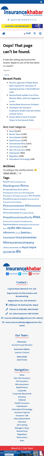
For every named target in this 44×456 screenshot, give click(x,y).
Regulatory (14, 156)
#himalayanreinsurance (20, 196)
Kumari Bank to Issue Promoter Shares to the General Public (22, 118)
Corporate (22, 390)
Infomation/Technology (19, 159)
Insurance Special (22, 412)
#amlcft (6, 181)
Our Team (28, 448)
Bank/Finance (15, 140)
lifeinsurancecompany (18, 242)
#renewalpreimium (25, 221)
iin (31, 233)
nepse (32, 247)
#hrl (31, 196)
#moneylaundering (27, 212)
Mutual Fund (22, 431)
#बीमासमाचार (9, 233)
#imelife (36, 196)
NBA (20, 248)
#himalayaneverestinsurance (12, 193)
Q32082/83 (9, 252)
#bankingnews (11, 186)
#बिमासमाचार (27, 228)
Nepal (25, 247)
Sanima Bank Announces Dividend (24, 104)
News (11, 131)
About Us (15, 448)
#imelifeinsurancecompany (15, 199)
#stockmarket (34, 224)
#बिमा (18, 228)
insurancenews (26, 237)
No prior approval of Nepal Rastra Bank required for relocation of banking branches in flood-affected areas (24, 87)
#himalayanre (7, 196)
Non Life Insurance (17, 150)
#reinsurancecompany (11, 221)
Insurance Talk (22, 415)
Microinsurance (22, 384)
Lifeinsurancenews (10, 247)
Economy (22, 397)
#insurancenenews (13, 206)
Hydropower (14, 153)
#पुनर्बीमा (11, 228)
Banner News (15, 134)
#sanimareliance (10, 224)
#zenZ (5, 229)
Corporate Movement (22, 393)
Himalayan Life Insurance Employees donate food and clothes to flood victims (24, 111)
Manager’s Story (22, 428)
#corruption (23, 189)
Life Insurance (15, 146)
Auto (22, 440)
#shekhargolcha (24, 224)
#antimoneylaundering (17, 182)
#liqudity (23, 209)
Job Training (22, 425)
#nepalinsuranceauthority (17, 217)
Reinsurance (22, 437)
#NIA (36, 217)
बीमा (18, 252)
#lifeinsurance (33, 206)
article (17, 232)
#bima (24, 185)
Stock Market (15, 137)
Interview (22, 422)
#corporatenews (10, 189)
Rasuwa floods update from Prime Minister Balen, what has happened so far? (24, 98)
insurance (9, 237)
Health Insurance (22, 403)
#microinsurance (11, 213)
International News (17, 143)
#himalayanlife (28, 192)
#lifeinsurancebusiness (11, 209)
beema (25, 232)
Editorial (22, 400)
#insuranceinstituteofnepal (12, 202)
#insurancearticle (33, 199)
